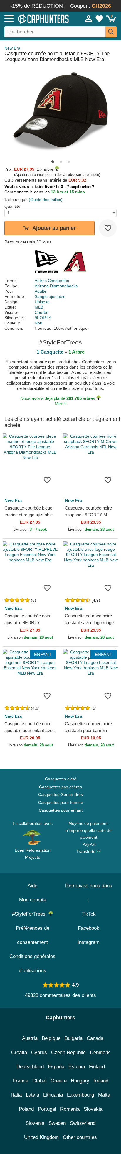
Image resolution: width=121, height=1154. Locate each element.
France (20, 1081)
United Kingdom (41, 1137)
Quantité (12, 206)
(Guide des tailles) (46, 199)
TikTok (89, 914)
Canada (95, 1038)
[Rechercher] (111, 31)
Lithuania (53, 1095)
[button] (52, 161)
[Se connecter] (88, 18)
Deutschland (30, 1066)
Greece (59, 1081)
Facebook (88, 928)
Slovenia (35, 1123)
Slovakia (93, 1109)
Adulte (40, 291)
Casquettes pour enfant (61, 810)
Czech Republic (68, 1052)
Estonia (76, 1066)
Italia (16, 1095)
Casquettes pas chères (60, 786)
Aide (32, 885)
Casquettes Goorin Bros (60, 794)
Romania (70, 1109)
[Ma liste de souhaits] (99, 18)
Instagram (89, 942)
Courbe (41, 312)
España (56, 1066)
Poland (26, 1109)
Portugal (47, 1109)
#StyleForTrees (30, 914)
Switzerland (82, 1123)
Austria (30, 1038)
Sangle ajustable (50, 296)
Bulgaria (74, 1038)
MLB (39, 307)
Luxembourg (80, 1095)
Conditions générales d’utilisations (32, 963)
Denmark (100, 1052)
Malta (104, 1095)
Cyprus (39, 1052)
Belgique (51, 1038)
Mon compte (32, 900)
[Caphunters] (35, 18)
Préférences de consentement (32, 935)
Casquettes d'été (60, 779)
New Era (12, 48)
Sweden (57, 1123)
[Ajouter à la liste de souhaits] (108, 228)
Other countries (80, 1137)
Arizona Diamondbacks (56, 285)
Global (39, 1081)
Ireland (100, 1081)
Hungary (80, 1081)
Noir (38, 323)
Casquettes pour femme (60, 802)
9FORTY (43, 317)
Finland (97, 1066)
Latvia (32, 1095)
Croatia (19, 1052)
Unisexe (42, 301)
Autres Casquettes (52, 280)
